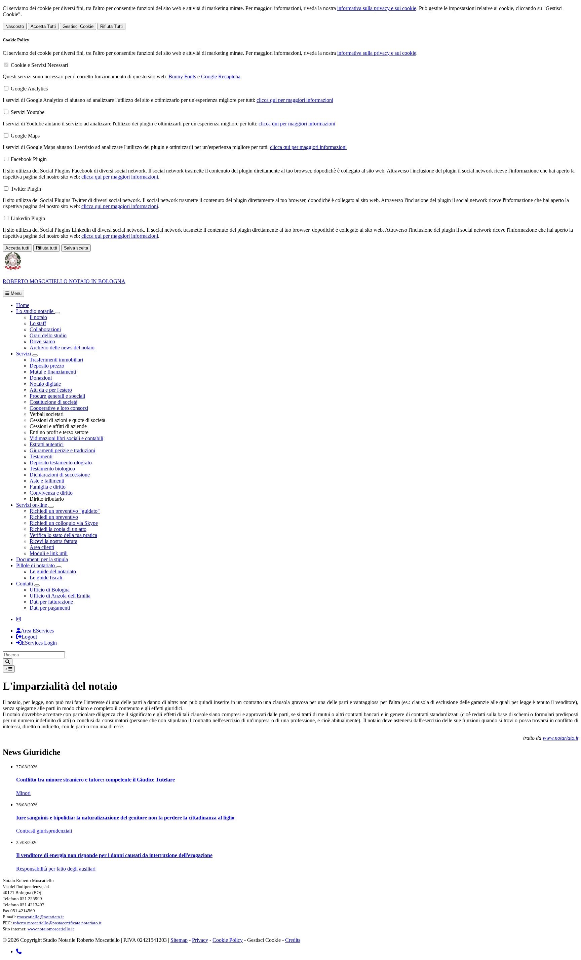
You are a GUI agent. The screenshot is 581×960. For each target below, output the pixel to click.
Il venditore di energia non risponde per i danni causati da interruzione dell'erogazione (114, 855)
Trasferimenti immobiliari (56, 359)
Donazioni (41, 378)
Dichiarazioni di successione (60, 474)
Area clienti (42, 547)
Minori (23, 793)
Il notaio (38, 317)
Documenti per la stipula (42, 559)
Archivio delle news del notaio (62, 347)
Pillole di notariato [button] (36, 565)
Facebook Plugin (29, 159)
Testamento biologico (52, 468)
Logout (29, 637)
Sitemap (179, 940)
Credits (292, 940)
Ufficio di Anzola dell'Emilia (60, 596)
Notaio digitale (45, 384)
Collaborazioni (45, 329)
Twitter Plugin (26, 189)
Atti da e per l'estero (51, 390)
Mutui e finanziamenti (53, 372)
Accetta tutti (17, 248)
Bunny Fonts (182, 76)
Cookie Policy (227, 940)
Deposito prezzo (47, 366)
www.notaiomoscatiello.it (51, 928)
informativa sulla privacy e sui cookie (376, 8)
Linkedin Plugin (28, 218)
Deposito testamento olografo (61, 462)
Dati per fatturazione (51, 602)
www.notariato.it (560, 738)
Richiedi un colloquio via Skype (64, 523)
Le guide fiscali (46, 577)
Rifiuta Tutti (111, 26)
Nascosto (14, 26)
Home (22, 305)
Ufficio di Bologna (50, 589)
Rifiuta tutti (46, 248)
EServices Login (39, 643)
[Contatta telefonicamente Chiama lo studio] (19, 951)
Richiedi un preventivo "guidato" (65, 511)
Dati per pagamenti (50, 608)
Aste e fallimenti (47, 481)
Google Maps (25, 136)
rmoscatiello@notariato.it (40, 916)
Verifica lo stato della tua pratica (63, 535)
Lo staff (38, 323)
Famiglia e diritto (48, 487)
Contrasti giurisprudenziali (44, 831)
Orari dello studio (48, 335)
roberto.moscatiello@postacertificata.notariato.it (57, 922)
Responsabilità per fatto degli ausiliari (55, 869)
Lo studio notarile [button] (35, 311)
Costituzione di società (53, 402)
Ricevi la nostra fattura (53, 541)
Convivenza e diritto (51, 493)
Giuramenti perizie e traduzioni (62, 450)
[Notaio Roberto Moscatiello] (18, 619)
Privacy (200, 940)
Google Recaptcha (220, 76)
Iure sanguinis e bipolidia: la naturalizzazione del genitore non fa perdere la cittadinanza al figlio (125, 817)
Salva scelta (76, 248)
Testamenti (41, 456)
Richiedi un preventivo (54, 517)
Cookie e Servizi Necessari (39, 65)
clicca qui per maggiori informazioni (295, 100)
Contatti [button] (25, 583)
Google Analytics (29, 88)
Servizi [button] (24, 353)
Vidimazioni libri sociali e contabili (66, 438)
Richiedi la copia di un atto (58, 529)
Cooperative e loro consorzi (59, 408)
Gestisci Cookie (78, 26)
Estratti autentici (47, 444)
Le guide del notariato (53, 571)
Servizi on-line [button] (32, 505)
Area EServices (37, 630)
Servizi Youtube (27, 112)
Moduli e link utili (49, 553)
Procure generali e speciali (57, 396)
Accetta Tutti (43, 26)
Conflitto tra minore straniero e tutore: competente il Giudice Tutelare (95, 779)
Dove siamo (42, 341)
